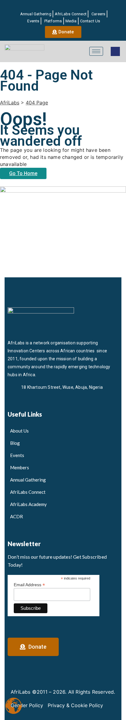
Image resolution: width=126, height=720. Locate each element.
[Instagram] (86, 5)
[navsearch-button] (115, 51)
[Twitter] (64, 5)
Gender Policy (27, 705)
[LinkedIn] (53, 5)
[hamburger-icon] (96, 51)
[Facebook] (43, 5)
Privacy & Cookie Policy (75, 705)
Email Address (29, 584)
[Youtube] (75, 5)
